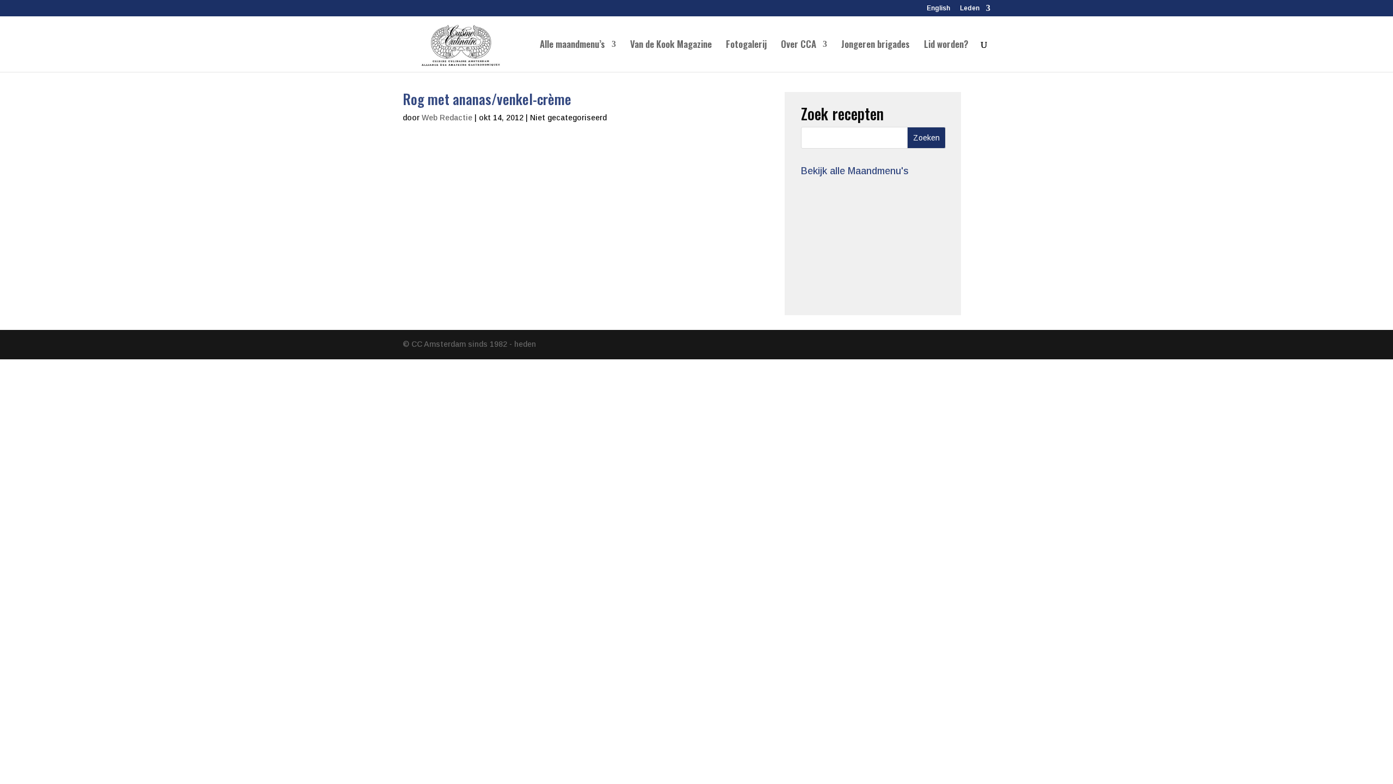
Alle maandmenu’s (572, 45)
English (938, 8)
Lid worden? (946, 45)
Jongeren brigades (875, 45)
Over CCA (798, 45)
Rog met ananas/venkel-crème (487, 98)
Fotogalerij (746, 45)
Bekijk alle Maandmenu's (855, 171)
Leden (969, 8)
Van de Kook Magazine (671, 45)
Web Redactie (447, 117)
